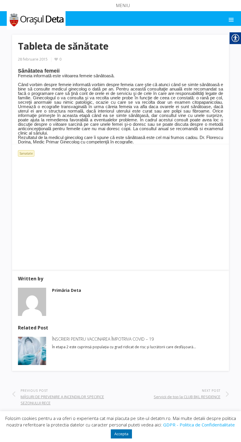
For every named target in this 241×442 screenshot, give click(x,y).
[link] (36, 18)
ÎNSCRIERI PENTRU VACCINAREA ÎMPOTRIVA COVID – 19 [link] (103, 339)
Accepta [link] (121, 433)
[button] (120, 5)
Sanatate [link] (26, 153)
